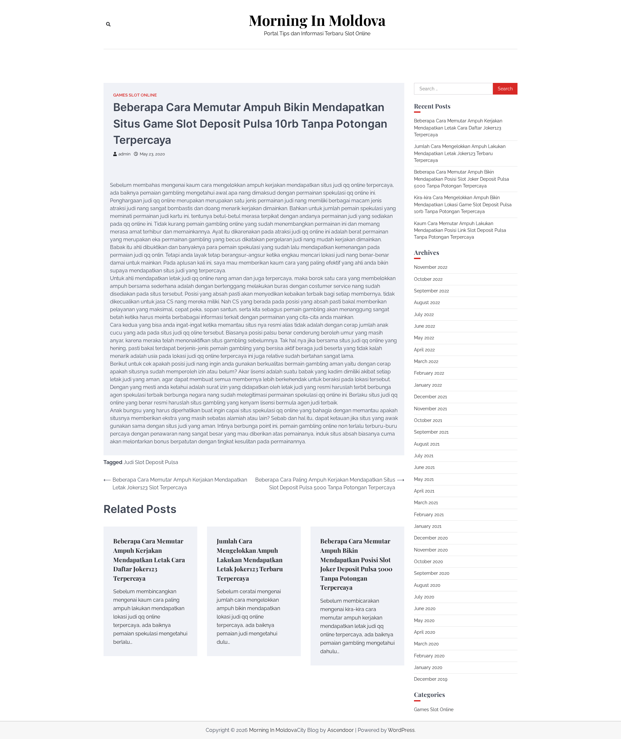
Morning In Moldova (317, 20)
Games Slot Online (135, 95)
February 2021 (429, 514)
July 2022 (424, 314)
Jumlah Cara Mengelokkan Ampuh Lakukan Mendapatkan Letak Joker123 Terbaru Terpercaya (250, 559)
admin (124, 154)
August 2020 (427, 585)
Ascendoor (340, 730)
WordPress (401, 730)
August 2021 (427, 444)
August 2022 (427, 302)
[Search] (108, 24)
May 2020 (424, 620)
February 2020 (429, 655)
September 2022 (431, 290)
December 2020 (431, 537)
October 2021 (428, 420)
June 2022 (424, 326)
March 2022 (426, 361)
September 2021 (431, 432)
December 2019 (430, 679)
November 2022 (430, 267)
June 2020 (425, 608)
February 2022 (429, 373)
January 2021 (427, 526)
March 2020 (426, 643)
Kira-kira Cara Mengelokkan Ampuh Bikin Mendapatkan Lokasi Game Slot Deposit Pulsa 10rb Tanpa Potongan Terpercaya (463, 204)
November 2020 (431, 549)
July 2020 (424, 596)
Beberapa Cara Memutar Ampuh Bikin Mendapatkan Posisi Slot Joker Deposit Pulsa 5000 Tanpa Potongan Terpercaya (461, 178)
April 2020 (424, 632)
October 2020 (428, 561)
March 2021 (426, 502)
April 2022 (424, 349)
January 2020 (428, 667)
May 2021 (424, 479)
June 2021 (424, 467)
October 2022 (428, 279)
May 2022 (424, 337)
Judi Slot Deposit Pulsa (151, 462)
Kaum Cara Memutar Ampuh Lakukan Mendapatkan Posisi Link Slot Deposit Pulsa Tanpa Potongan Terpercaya (460, 230)
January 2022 (428, 385)
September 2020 (432, 573)
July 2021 (423, 455)
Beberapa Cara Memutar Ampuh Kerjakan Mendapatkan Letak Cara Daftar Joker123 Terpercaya (149, 559)
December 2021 (430, 396)
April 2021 (424, 491)
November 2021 (430, 408)
